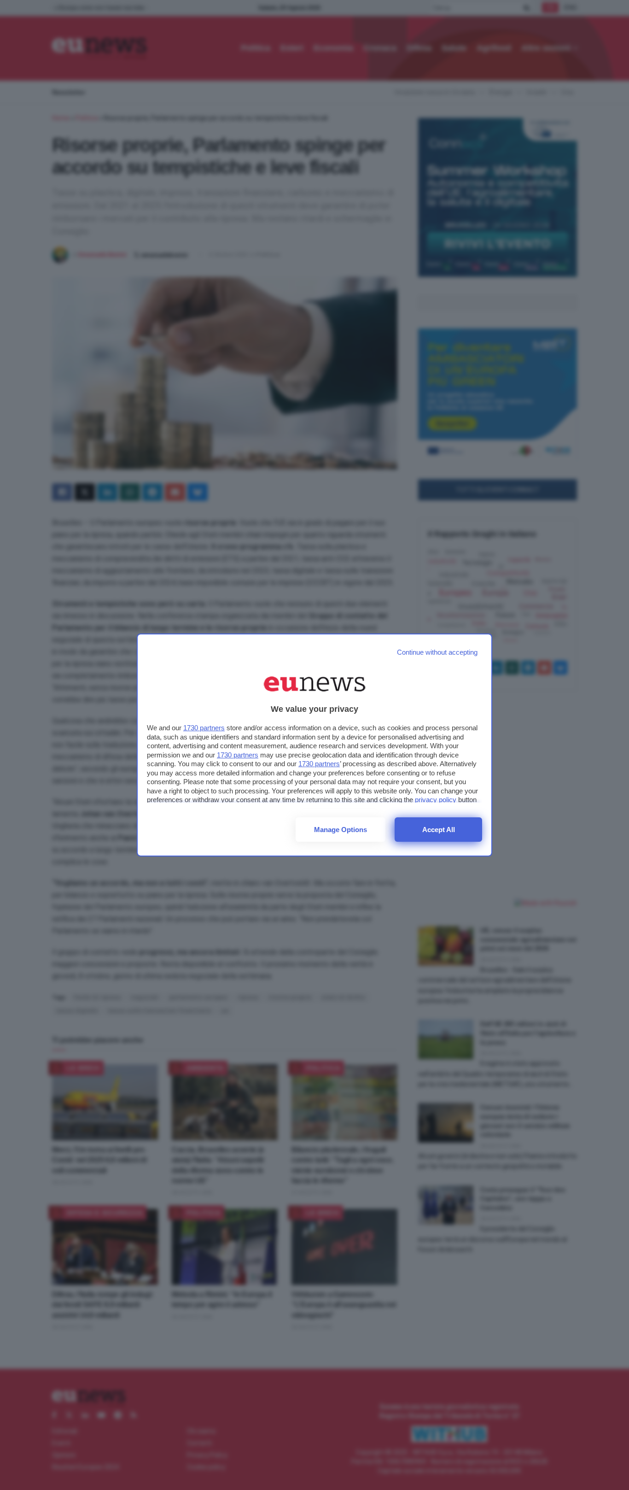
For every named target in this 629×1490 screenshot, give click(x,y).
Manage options (340, 829)
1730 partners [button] (204, 728)
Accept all (438, 829)
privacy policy (435, 800)
